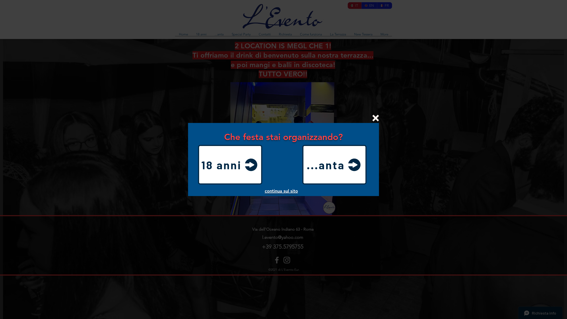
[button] (375, 118)
